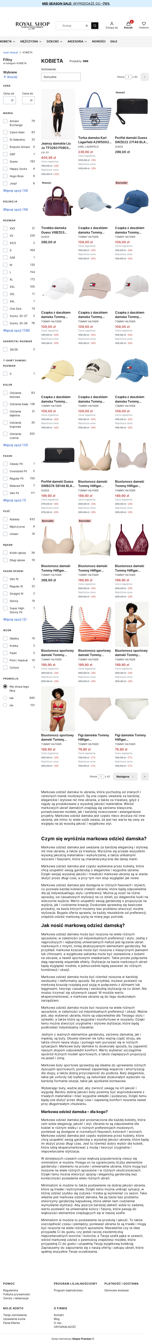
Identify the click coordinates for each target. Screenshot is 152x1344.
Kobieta (14, 519)
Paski (13, 653)
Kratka (14, 645)
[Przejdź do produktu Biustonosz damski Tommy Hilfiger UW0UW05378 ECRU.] (95, 539)
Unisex (14, 534)
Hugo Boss (17, 176)
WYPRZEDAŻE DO (76, 4)
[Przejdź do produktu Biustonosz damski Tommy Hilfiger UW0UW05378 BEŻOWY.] (58, 539)
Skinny (14, 601)
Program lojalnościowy (68, 1290)
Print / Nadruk (19, 660)
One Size (15, 308)
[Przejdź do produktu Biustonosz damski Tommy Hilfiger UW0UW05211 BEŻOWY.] (95, 455)
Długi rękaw (17, 560)
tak (12, 698)
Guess (14, 161)
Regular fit (16, 586)
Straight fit (16, 593)
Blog (57, 1319)
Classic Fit (16, 463)
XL (11, 279)
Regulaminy (10, 1290)
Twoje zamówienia (15, 1315)
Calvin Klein (17, 132)
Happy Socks (18, 168)
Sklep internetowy (71, 1338)
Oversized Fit (18, 471)
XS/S (13, 243)
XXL (12, 286)
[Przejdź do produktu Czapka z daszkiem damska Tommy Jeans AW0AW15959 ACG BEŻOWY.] (95, 370)
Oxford (14, 667)
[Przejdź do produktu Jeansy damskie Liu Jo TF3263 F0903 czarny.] (58, 114)
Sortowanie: (48, 69)
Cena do (27, 93)
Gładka (14, 638)
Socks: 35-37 (18, 316)
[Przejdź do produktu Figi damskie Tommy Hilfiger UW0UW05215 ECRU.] (132, 708)
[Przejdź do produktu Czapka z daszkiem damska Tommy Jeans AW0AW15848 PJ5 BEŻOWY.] (95, 286)
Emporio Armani (20, 147)
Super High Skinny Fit (17, 610)
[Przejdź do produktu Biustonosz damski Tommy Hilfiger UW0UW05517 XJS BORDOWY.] (132, 539)
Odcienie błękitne (15, 413)
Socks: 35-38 (19, 323)
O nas (57, 1322)
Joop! (13, 183)
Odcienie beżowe (15, 394)
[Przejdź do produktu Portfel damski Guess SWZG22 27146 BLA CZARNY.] (132, 111)
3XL (12, 294)
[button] (94, 25)
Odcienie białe (19, 404)
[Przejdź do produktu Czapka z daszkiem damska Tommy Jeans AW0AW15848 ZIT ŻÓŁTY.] (58, 370)
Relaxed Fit (17, 485)
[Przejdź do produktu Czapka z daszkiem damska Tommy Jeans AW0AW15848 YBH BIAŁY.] (132, 286)
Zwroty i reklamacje (15, 1298)
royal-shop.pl (10, 52)
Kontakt (59, 1315)
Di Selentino (17, 139)
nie (11, 705)
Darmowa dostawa (116, 1290)
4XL (12, 301)
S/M (12, 257)
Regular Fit (17, 478)
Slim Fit (14, 493)
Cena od (8, 93)
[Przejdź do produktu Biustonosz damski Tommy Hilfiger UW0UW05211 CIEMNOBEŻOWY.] (132, 455)
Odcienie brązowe (15, 424)
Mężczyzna (17, 526)
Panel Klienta (11, 1322)
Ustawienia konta (14, 1319)
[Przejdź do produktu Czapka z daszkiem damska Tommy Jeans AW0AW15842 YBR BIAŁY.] (58, 286)
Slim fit (14, 579)
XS (11, 235)
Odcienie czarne (15, 435)
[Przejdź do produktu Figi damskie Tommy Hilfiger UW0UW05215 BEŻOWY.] (95, 708)
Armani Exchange (16, 123)
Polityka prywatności (16, 1294)
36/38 (14, 349)
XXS (12, 228)
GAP (12, 154)
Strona (120, 76)
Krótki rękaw (18, 552)
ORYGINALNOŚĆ (65, 1326)
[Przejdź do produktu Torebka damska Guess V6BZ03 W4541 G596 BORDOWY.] (58, 201)
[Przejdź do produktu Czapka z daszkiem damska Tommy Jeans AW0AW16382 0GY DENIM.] (132, 370)
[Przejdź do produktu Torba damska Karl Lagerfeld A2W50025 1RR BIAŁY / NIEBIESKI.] (95, 111)
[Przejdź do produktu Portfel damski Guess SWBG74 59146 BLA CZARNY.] (58, 455)
